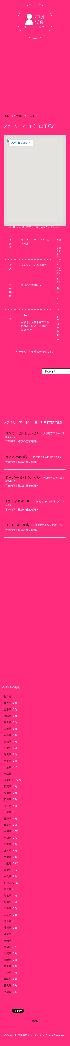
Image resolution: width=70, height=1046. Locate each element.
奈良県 (7, 876)
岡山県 (7, 902)
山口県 (7, 914)
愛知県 (7, 837)
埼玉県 (7, 760)
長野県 (7, 818)
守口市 (31, 116)
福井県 (7, 805)
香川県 (7, 927)
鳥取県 (7, 889)
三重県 (7, 844)
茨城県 (7, 741)
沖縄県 (7, 992)
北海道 (7, 696)
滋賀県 (7, 850)
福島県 (7, 735)
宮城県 (7, 715)
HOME (8, 116)
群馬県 (7, 754)
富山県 (7, 792)
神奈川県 (9, 780)
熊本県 (7, 966)
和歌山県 (9, 882)
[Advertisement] (35, 77)
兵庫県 (7, 870)
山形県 (7, 728)
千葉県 (7, 767)
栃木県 (7, 748)
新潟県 (7, 786)
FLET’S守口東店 (17, 525)
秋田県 (7, 722)
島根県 (7, 895)
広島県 (7, 908)
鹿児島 (7, 985)
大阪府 (20, 116)
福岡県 (7, 947)
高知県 (7, 940)
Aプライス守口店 (17, 501)
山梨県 (7, 812)
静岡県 (7, 831)
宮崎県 (7, 979)
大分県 (7, 972)
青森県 (7, 703)
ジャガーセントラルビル (22, 433)
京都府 (7, 857)
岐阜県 (7, 825)
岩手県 (7, 709)
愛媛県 (7, 934)
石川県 (7, 799)
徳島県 (7, 921)
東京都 (7, 773)
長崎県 (7, 959)
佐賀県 (7, 953)
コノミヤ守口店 (16, 457)
